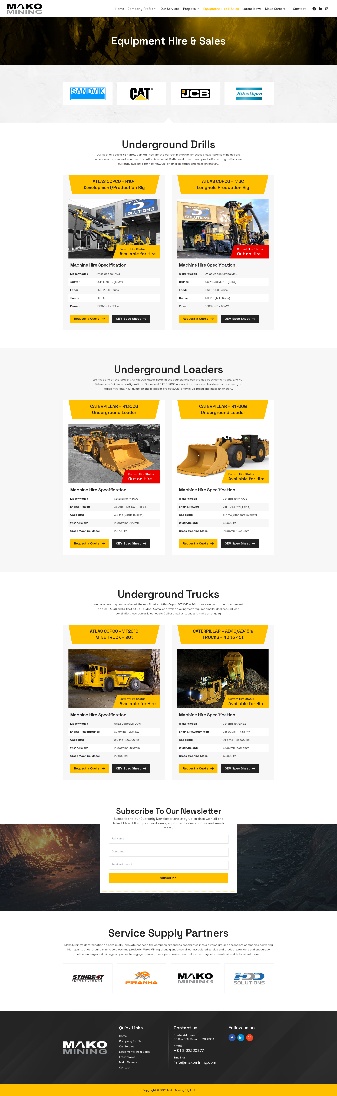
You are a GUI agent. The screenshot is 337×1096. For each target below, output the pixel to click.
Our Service (126, 1046)
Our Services (170, 9)
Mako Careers (275, 9)
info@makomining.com (195, 1062)
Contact (299, 9)
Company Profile (140, 9)
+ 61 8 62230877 (189, 1050)
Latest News (252, 9)
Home (119, 9)
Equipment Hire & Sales (221, 9)
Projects (189, 9)
